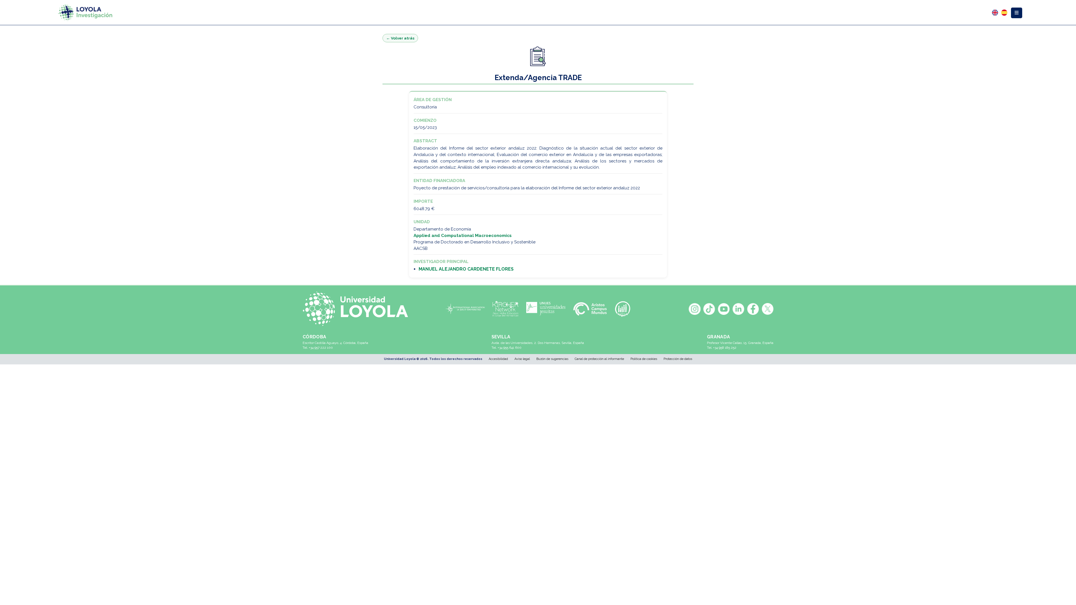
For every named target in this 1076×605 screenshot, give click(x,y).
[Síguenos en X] (767, 309)
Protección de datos (678, 359)
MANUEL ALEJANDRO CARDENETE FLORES (466, 269)
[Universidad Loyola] (358, 309)
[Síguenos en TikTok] (709, 309)
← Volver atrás (400, 38)
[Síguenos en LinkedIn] (738, 309)
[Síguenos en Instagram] (695, 309)
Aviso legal (522, 359)
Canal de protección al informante (599, 359)
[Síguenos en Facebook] (753, 309)
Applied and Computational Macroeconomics (463, 235)
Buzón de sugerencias (552, 359)
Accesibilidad (498, 359)
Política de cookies (643, 359)
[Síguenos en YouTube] (724, 309)
